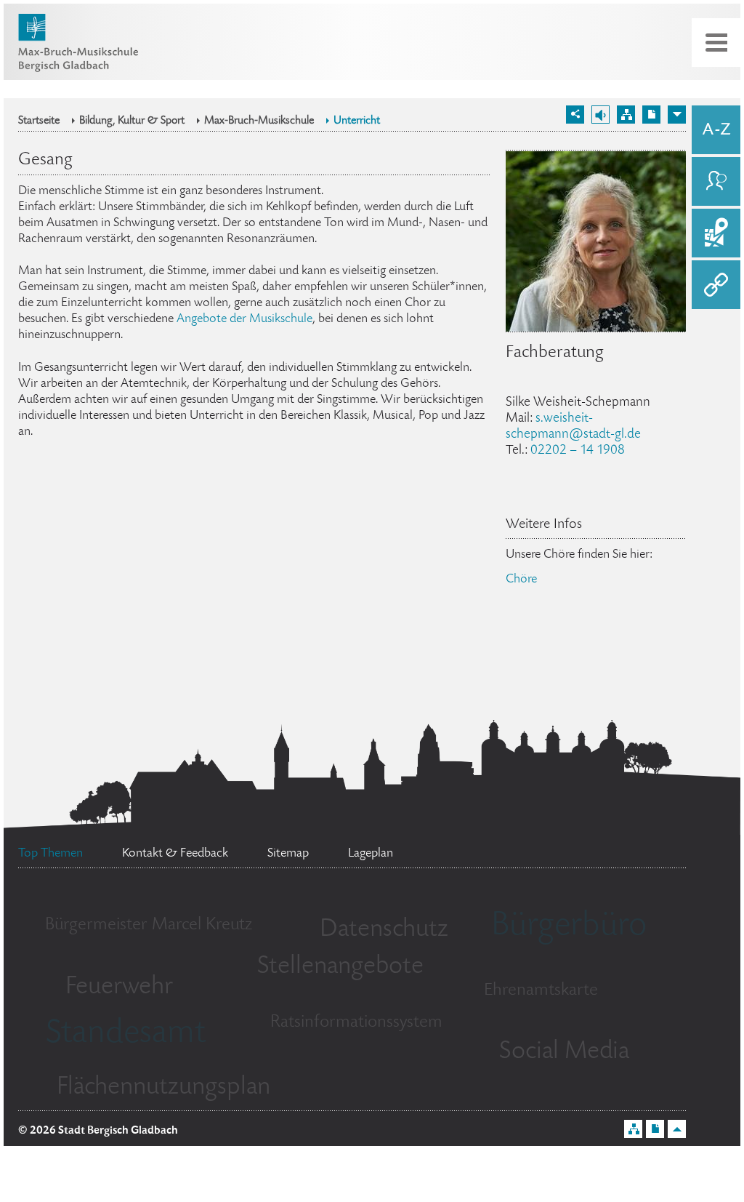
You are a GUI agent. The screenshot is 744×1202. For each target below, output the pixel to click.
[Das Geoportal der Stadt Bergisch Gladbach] (716, 233)
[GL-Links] (716, 284)
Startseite (39, 121)
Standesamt (126, 1034)
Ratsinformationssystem (356, 1023)
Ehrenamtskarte (541, 991)
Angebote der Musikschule (244, 319)
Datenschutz (384, 930)
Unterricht (356, 121)
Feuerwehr (119, 987)
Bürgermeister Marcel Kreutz (148, 925)
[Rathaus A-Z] (716, 129)
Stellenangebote (340, 967)
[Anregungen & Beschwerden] (716, 181)
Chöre (521, 579)
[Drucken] (651, 114)
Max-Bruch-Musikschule (259, 121)
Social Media (564, 1052)
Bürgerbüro (569, 927)
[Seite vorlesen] (600, 114)
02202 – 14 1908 (577, 450)
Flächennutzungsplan (163, 1088)
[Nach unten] (677, 114)
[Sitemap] (626, 114)
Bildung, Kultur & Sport (132, 121)
